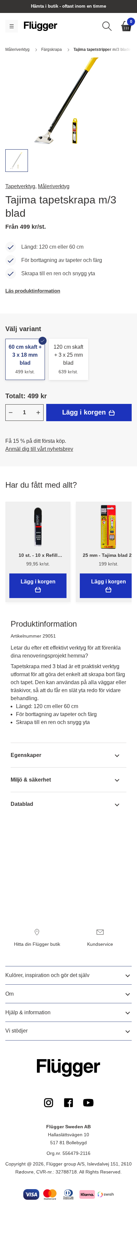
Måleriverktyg (53, 186)
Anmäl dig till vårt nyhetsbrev (39, 449)
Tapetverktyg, (21, 186)
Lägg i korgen (85, 412)
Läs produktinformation (32, 291)
